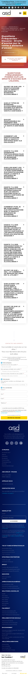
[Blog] (3, 7)
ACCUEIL (4, 27)
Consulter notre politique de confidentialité (10, 668)
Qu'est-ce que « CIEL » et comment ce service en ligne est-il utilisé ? (13, 272)
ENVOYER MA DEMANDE (14, 417)
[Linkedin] (15, 7)
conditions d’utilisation (15, 536)
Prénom (3, 389)
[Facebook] (18, 7)
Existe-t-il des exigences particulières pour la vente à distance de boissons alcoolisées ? (14, 155)
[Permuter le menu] (20, 13)
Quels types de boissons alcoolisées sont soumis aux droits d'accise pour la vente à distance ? (13, 107)
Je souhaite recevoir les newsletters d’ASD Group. (13, 408)
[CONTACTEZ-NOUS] (24, 13)
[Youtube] (21, 443)
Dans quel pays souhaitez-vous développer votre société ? (12, 381)
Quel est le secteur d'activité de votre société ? (12, 373)
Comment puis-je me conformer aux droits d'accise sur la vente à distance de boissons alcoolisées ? (14, 211)
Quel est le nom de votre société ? (9, 364)
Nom (2, 394)
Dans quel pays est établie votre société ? (11, 369)
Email (2, 398)
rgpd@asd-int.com (19, 532)
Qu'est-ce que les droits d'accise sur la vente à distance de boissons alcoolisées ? (12, 90)
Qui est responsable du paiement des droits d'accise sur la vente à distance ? (14, 123)
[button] (14, 90)
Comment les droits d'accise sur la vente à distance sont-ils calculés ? (13, 139)
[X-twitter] (21, 7)
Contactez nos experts (7, 493)
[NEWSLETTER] (9, 7)
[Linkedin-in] (7, 443)
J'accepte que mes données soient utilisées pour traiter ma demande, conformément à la (14, 412)
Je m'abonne (14, 521)
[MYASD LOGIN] (12, 7)
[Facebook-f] (11, 443)
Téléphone (3, 403)
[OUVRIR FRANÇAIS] (26, 7)
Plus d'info (13, 4)
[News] (6, 7)
